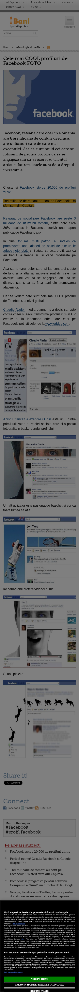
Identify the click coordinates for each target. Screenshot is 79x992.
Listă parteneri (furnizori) (13, 972)
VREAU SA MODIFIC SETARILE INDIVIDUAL (39, 984)
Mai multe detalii (19, 923)
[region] (39, 946)
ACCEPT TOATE (39, 979)
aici (22, 939)
